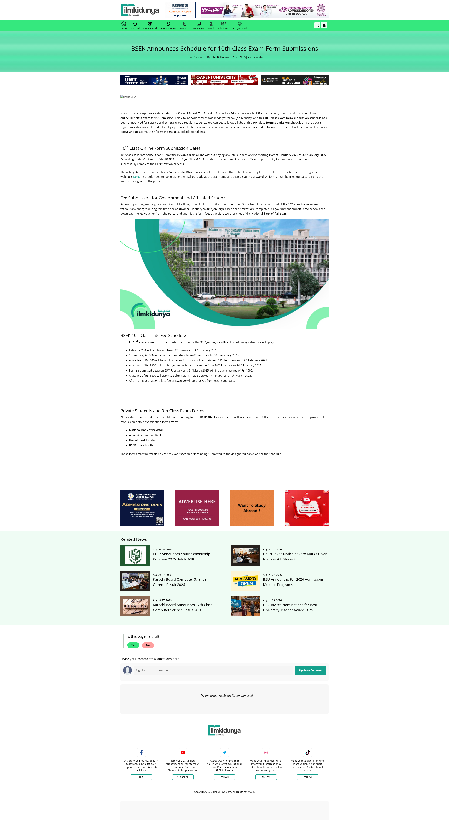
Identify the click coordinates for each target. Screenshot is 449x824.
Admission (223, 28)
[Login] (324, 25)
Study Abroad (240, 28)
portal (137, 228)
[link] (180, 10)
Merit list (184, 28)
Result (211, 28)
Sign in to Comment (311, 788)
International (150, 28)
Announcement (168, 28)
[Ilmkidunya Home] (139, 10)
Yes (133, 764)
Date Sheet (199, 28)
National (135, 28)
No (148, 764)
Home (123, 28)
